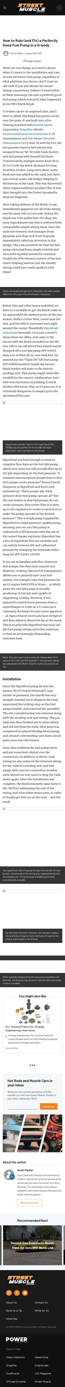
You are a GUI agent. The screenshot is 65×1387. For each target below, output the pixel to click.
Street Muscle (43, 1381)
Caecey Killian (12, 1048)
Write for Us (42, 1310)
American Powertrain (33, 134)
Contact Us (41, 1302)
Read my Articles (29, 1202)
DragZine (11, 1365)
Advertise (11, 1318)
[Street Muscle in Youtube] (25, 1293)
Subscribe (48, 1106)
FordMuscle (12, 1373)
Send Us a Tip (14, 1310)
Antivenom (10, 134)
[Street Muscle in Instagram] (9, 1293)
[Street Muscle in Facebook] (17, 1293)
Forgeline (26, 129)
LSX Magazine (43, 1373)
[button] (32, 61)
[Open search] (59, 7)
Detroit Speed (43, 125)
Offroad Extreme (16, 1381)
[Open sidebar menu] (4, 8)
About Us (11, 1302)
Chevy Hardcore (15, 1357)
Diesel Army (41, 1357)
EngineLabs (41, 1365)
